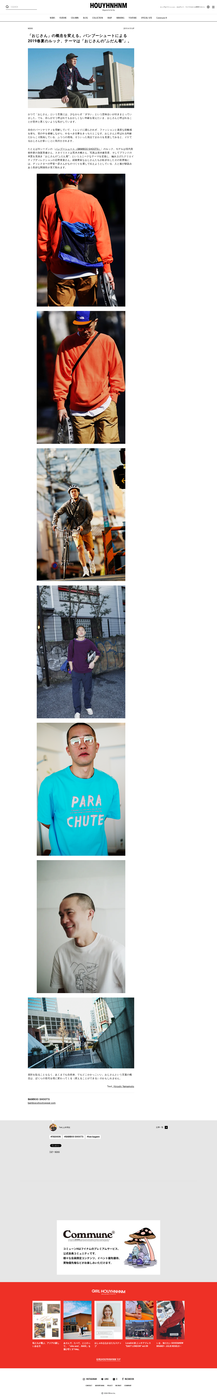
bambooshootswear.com (42, 1103)
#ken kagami (93, 1137)
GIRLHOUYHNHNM (108, 1359)
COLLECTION (97, 17)
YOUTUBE (133, 17)
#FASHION (55, 1137)
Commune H (161, 17)
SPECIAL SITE (146, 17)
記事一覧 (159, 1127)
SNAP (109, 17)
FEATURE (63, 17)
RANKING (120, 17)
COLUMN (75, 17)
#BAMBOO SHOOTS (73, 1137)
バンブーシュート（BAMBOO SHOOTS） (78, 149)
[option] (46, 1326)
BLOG (85, 17)
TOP (51, 1152)
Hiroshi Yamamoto (124, 1086)
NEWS (52, 17)
